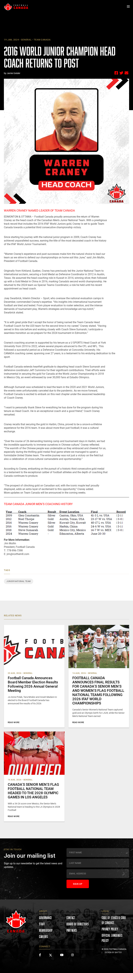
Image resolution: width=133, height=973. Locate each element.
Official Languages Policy (112, 937)
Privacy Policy (110, 929)
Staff (42, 924)
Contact (70, 918)
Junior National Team (18, 581)
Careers (43, 937)
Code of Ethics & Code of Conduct (114, 920)
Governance (45, 918)
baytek (118, 952)
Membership (46, 930)
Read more (13, 722)
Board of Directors (77, 924)
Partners (71, 930)
